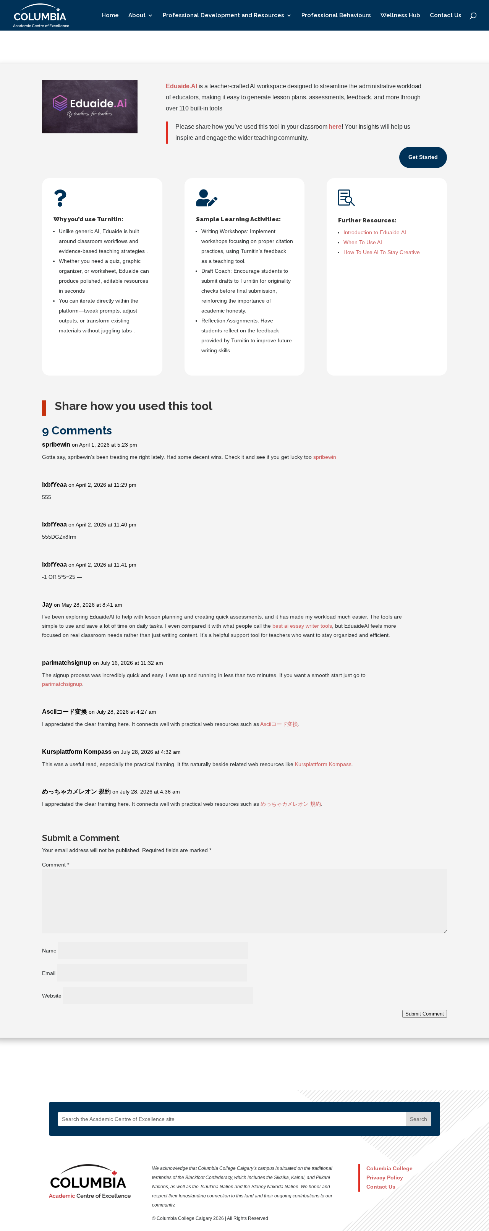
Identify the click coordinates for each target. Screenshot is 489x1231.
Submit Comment (424, 1014)
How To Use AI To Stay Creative (381, 252)
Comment (55, 865)
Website (52, 996)
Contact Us (445, 16)
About (137, 16)
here (335, 126)
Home (110, 16)
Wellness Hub (400, 16)
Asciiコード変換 (64, 711)
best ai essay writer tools (302, 626)
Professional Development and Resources (223, 16)
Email (48, 973)
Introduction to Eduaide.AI (374, 232)
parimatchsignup (66, 662)
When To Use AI (362, 242)
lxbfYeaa (54, 484)
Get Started (423, 157)
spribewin (56, 444)
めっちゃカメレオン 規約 (76, 791)
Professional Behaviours (336, 16)
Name (49, 951)
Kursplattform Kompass (77, 751)
